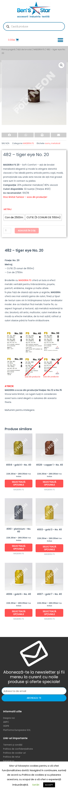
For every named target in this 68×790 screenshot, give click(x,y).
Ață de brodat (24, 49)
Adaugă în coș (27, 230)
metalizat (55, 143)
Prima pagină (8, 49)
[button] (60, 39)
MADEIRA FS (39, 49)
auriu (47, 143)
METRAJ (7, 209)
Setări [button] (35, 784)
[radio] (14, 217)
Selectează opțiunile (18, 483)
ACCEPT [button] (49, 784)
